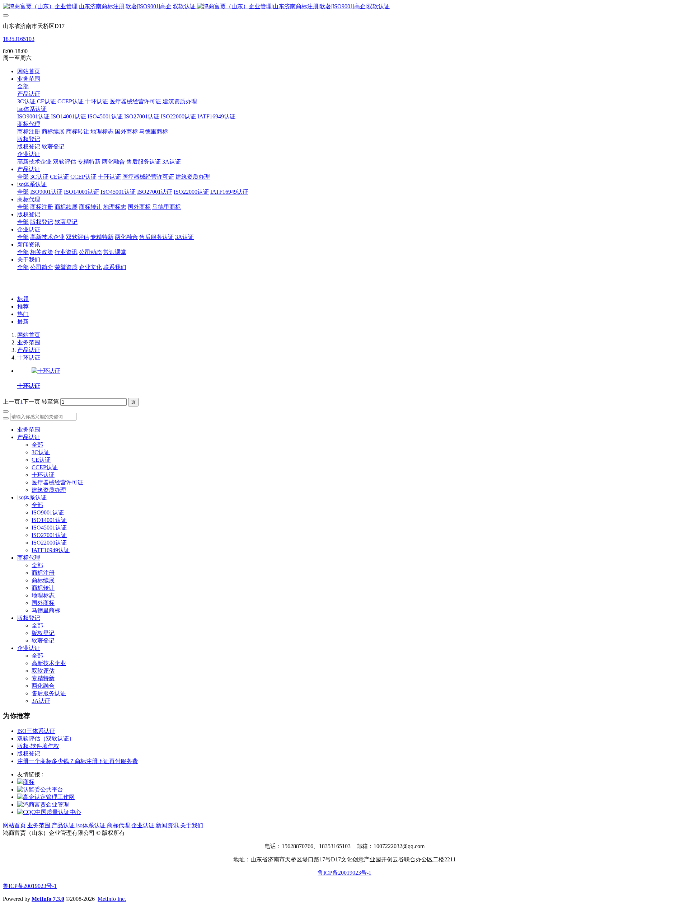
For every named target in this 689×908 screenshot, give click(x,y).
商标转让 (43, 588)
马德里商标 (46, 610)
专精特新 (43, 678)
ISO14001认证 (49, 520)
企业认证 (28, 648)
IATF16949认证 (51, 550)
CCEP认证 (45, 467)
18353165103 (18, 39)
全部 (23, 86)
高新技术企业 (49, 663)
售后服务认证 (49, 693)
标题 (23, 299)
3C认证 (41, 452)
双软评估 (43, 671)
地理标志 (43, 595)
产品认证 (28, 350)
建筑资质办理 (49, 490)
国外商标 (43, 603)
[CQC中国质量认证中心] (49, 812)
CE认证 (41, 460)
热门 (23, 314)
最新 (23, 322)
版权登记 (28, 618)
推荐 (23, 307)
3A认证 (41, 701)
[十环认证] (46, 371)
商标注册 (43, 573)
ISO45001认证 (49, 527)
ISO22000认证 (49, 543)
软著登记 (43, 641)
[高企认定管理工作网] (46, 797)
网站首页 (28, 71)
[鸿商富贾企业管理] (43, 804)
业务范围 (28, 342)
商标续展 (43, 580)
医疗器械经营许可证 (57, 482)
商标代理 (28, 558)
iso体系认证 (32, 497)
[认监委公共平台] (40, 789)
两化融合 (43, 686)
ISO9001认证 (48, 512)
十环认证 (28, 357)
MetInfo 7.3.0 (48, 899)
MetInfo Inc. (112, 899)
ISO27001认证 (49, 535)
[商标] (25, 782)
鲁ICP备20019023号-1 (344, 873)
